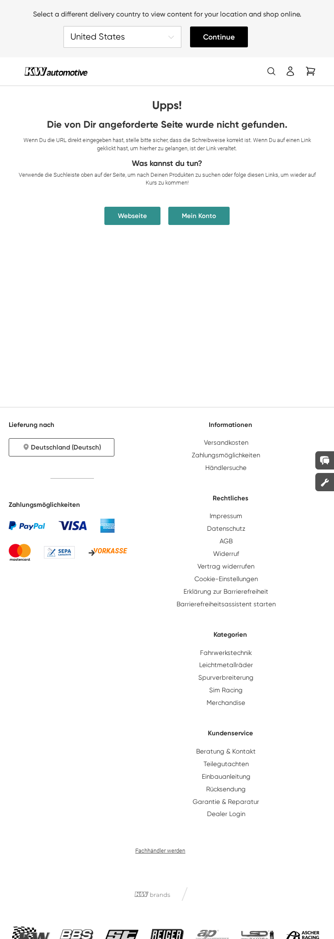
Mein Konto (199, 216)
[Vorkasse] (107, 552)
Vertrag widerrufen (225, 566)
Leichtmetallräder (226, 665)
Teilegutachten (226, 764)
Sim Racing (226, 690)
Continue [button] (219, 37)
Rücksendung (226, 789)
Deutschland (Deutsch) (66, 447)
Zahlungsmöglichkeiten (226, 455)
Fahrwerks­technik (226, 653)
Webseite (132, 216)
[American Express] (107, 525)
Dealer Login (226, 814)
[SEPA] (59, 552)
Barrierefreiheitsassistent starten (226, 604)
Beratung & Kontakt (226, 751)
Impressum (226, 516)
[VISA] (72, 525)
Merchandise (226, 703)
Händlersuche (226, 468)
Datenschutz (226, 528)
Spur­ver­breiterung (226, 677)
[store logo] (55, 71)
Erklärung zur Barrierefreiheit (226, 591)
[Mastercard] (20, 552)
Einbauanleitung (226, 776)
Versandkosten (226, 442)
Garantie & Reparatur (226, 802)
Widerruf (226, 554)
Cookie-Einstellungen (226, 579)
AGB (226, 541)
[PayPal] (27, 525)
